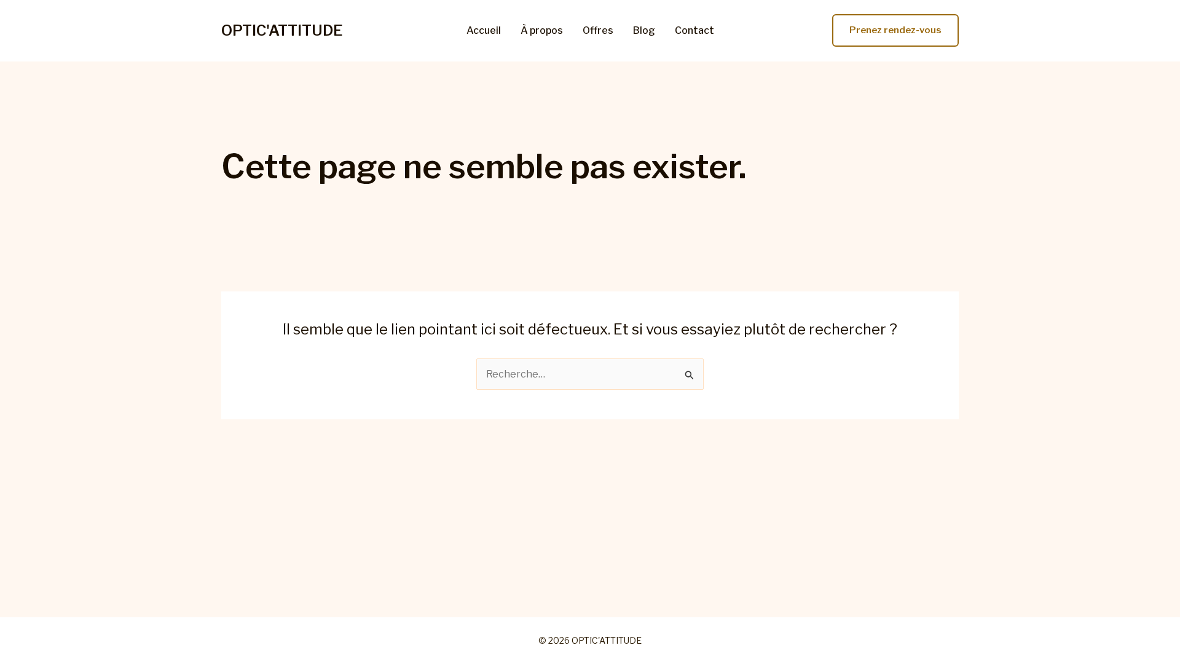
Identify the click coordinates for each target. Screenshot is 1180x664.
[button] (895, 30)
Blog (644, 31)
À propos (542, 31)
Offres (598, 31)
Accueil (483, 31)
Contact (694, 31)
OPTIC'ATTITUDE (281, 30)
